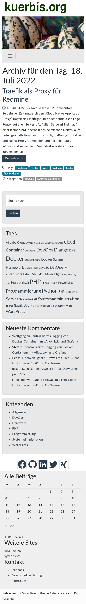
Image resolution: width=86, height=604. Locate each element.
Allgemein (19, 412)
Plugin (53, 283)
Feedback (17, 570)
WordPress (15, 312)
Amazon (30, 243)
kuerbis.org (14, 274)
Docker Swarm (52, 259)
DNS (72, 250)
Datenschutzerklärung (26, 575)
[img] (22, 464)
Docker (34, 168)
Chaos (60, 243)
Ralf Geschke (40, 108)
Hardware (19, 423)
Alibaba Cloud (16, 242)
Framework (15, 267)
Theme (9, 306)
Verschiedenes (42, 306)
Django (61, 250)
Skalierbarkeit (28, 299)
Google (28, 268)
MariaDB (38, 274)
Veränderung (58, 305)
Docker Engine (32, 260)
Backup (40, 243)
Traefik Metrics (11, 173)
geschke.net (12, 550)
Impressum (18, 580)
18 (7, 511)
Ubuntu (28, 305)
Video (69, 306)
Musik (49, 274)
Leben (27, 274)
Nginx (45, 168)
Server (12, 299)
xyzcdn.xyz (12, 556)
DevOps (29, 179)
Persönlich (20, 283)
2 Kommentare (62, 108)
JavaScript (46, 267)
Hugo (35, 268)
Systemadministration (48, 179)
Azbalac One (58, 593)
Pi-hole (46, 283)
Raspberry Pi (71, 292)
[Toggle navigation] (10, 56)
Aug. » (19, 536)
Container (22, 168)
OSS (8, 283)
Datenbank (30, 251)
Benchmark (51, 243)
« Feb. (8, 536)
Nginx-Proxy (70, 275)
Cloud (69, 242)
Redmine (57, 168)
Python (50, 291)
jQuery (61, 268)
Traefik (17, 119)
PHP (35, 282)
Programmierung (23, 291)
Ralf (61, 291)
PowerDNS (65, 282)
